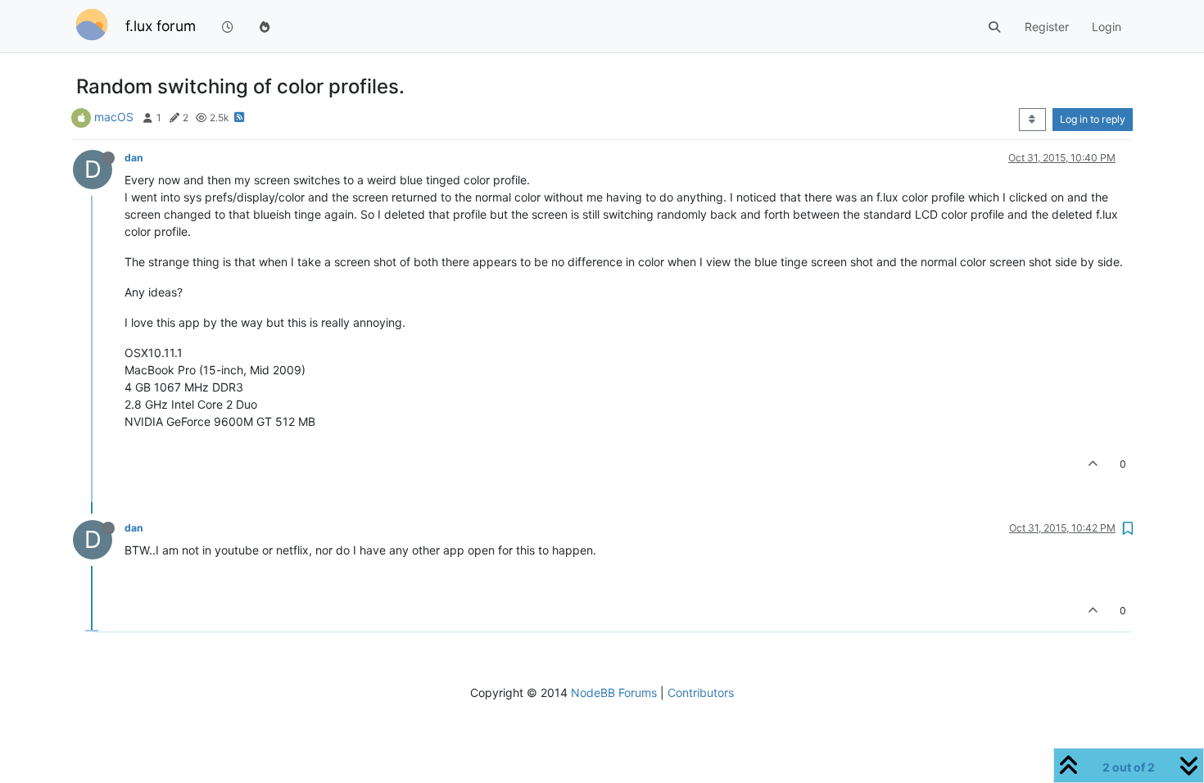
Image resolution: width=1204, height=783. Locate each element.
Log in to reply (1092, 119)
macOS (114, 117)
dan (133, 158)
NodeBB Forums (614, 692)
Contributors (701, 692)
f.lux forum (160, 25)
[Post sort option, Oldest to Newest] (1032, 119)
